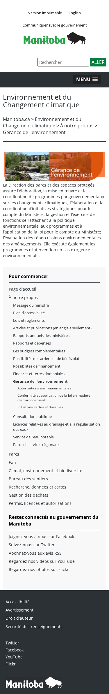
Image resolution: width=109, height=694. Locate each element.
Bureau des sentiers (28, 479)
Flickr (11, 664)
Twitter (12, 643)
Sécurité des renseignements (34, 626)
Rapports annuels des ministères (41, 335)
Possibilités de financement (36, 366)
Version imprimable (45, 12)
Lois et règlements (29, 320)
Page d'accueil (22, 289)
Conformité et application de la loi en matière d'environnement (53, 397)
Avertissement (19, 610)
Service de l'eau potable (33, 437)
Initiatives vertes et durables (40, 407)
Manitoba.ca (16, 119)
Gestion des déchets (28, 495)
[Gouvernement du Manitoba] (55, 42)
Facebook (15, 650)
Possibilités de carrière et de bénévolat (46, 358)
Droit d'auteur (19, 618)
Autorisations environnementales (44, 388)
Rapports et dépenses (32, 343)
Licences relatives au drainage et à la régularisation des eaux (56, 426)
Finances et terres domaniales (39, 373)
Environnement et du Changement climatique (42, 122)
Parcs (14, 454)
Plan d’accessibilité (29, 312)
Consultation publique (32, 416)
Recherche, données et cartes (37, 487)
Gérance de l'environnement (34, 132)
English (75, 12)
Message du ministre (31, 305)
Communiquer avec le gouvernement (54, 25)
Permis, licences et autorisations (40, 503)
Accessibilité (18, 602)
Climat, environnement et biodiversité (45, 470)
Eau (12, 462)
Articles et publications (32, 328)
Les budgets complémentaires (39, 351)
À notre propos (77, 125)
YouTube (14, 657)
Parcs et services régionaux (36, 444)
